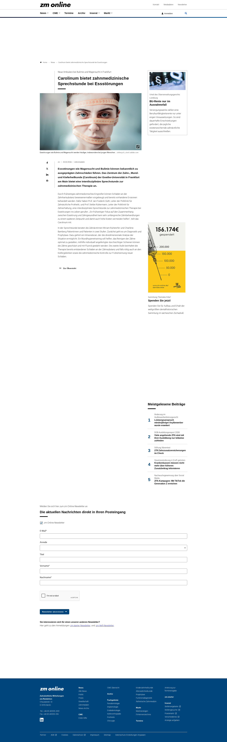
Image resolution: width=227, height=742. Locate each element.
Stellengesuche (171, 710)
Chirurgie (111, 721)
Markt (107, 13)
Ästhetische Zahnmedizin (146, 701)
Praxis (81, 698)
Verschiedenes (171, 717)
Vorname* (45, 566)
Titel (42, 554)
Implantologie (112, 707)
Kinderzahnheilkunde (144, 688)
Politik (81, 694)
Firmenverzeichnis (143, 714)
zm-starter (169, 697)
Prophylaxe (140, 694)
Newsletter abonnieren (53, 612)
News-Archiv (84, 708)
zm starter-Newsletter (80, 626)
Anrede (43, 542)
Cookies (64, 735)
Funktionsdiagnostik (144, 698)
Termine (68, 13)
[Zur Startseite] (55, 4)
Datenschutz (78, 735)
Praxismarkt (169, 713)
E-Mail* (43, 531)
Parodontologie (113, 703)
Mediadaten (168, 5)
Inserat (93, 13)
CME (55, 13)
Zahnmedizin (84, 705)
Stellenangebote (171, 706)
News (43, 13)
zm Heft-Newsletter (105, 626)
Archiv (81, 13)
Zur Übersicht (69, 268)
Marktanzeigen (142, 711)
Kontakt (156, 5)
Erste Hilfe (83, 718)
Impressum (94, 735)
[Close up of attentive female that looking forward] (138, 146)
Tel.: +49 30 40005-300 (49, 711)
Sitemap (107, 735)
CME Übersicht (113, 688)
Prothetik (111, 717)
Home (45, 62)
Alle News (83, 691)
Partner (43, 735)
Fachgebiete (112, 700)
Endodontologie (113, 710)
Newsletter (182, 5)
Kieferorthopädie (114, 714)
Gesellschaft (84, 701)
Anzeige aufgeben (172, 720)
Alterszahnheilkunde (144, 691)
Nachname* (46, 577)
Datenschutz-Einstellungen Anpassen (130, 735)
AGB (52, 735)
